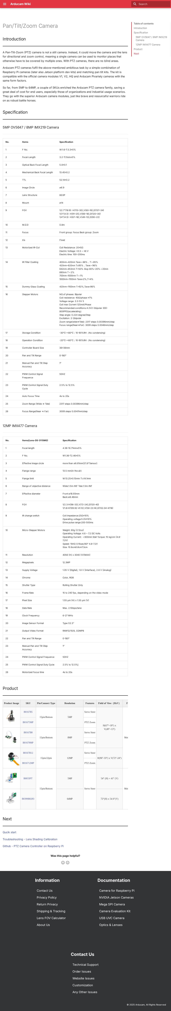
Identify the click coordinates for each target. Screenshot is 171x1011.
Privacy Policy (47, 897)
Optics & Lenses (111, 925)
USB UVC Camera (111, 918)
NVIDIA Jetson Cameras (116, 897)
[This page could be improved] (68, 863)
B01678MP (28, 742)
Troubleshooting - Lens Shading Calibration (30, 839)
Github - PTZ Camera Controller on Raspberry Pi (33, 846)
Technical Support (85, 964)
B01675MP (28, 722)
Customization (82, 985)
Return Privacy (47, 904)
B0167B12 (28, 753)
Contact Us (45, 890)
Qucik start (9, 832)
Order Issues (81, 971)
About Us (43, 925)
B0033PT (28, 778)
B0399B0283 (28, 799)
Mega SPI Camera (112, 904)
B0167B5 (28, 712)
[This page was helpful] (63, 863)
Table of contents (144, 23)
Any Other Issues (84, 992)
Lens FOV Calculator (51, 918)
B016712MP (28, 763)
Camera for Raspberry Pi (116, 890)
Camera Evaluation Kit (114, 911)
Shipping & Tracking (51, 911)
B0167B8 (28, 732)
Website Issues (83, 978)
